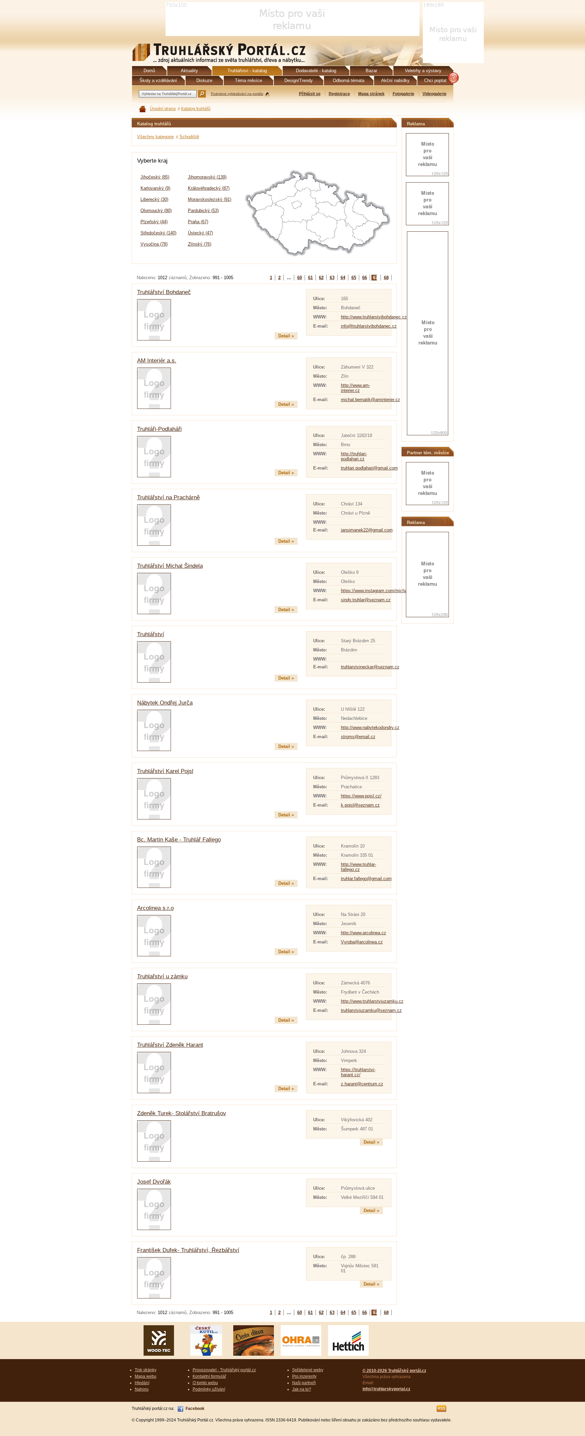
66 (364, 277)
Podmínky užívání (209, 1389)
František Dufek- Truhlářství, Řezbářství (188, 1250)
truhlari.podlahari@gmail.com (369, 468)
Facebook (195, 1408)
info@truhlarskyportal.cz (386, 1389)
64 (343, 277)
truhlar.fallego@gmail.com (366, 878)
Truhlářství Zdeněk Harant (170, 1045)
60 (299, 277)
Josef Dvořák (154, 1182)
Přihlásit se (310, 93)
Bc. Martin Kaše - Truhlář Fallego (179, 839)
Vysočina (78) (154, 244)
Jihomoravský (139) (207, 177)
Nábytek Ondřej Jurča (165, 703)
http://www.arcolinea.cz (363, 932)
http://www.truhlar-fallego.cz (358, 867)
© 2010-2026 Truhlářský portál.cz (394, 1370)
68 (386, 277)
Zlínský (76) (199, 244)
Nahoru (142, 1389)
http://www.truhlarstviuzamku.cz (372, 1001)
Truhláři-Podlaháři (159, 429)
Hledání (142, 1382)
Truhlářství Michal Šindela (170, 566)
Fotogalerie (403, 93)
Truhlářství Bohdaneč (164, 292)
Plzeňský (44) (154, 221)
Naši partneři (304, 1382)
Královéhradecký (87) (209, 188)
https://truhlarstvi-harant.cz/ (358, 1072)
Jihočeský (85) (154, 177)
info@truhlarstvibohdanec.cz (369, 326)
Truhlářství (150, 634)
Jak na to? (301, 1389)
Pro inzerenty (304, 1376)
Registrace (339, 93)
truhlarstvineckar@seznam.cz (370, 666)
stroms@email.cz (358, 736)
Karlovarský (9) (155, 188)
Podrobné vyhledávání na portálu (237, 94)
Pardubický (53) (203, 210)
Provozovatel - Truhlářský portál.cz (224, 1370)
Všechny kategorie (155, 136)
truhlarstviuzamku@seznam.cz (371, 1010)
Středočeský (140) (158, 232)
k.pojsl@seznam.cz (360, 805)
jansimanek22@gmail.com (367, 530)
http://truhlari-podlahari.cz (354, 456)
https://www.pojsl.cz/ (361, 795)
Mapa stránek (371, 93)
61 (310, 277)
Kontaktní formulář (209, 1376)
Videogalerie (434, 93)
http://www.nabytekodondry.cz (370, 727)
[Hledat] (202, 94)
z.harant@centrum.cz (362, 1083)
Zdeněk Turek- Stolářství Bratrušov (181, 1113)
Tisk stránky (145, 1370)
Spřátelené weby (307, 1370)
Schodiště (189, 136)
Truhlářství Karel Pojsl (165, 771)
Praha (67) (198, 221)
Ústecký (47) (200, 232)
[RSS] (442, 1408)
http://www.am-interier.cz (355, 388)
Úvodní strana (163, 108)
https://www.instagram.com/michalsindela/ (382, 590)
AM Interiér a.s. (156, 360)
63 (332, 277)
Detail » (286, 335)
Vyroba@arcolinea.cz (362, 941)
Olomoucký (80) (156, 210)
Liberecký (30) (154, 199)
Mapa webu (145, 1376)
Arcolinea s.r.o (155, 908)
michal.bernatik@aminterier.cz (370, 399)
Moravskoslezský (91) (209, 199)
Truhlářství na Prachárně (168, 497)
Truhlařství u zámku (162, 976)
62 (321, 277)
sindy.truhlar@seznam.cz (366, 599)
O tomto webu (205, 1382)
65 (353, 277)
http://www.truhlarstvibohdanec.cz (374, 316)
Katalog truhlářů (196, 108)
